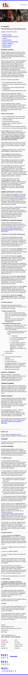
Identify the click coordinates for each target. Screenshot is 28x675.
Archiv (16, 640)
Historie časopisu (6, 46)
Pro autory (17, 642)
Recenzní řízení (18, 644)
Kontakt (3, 646)
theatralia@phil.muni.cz (10, 635)
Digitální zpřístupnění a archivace (10, 36)
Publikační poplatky (7, 45)
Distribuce (3, 644)
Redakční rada (4, 642)
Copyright (4, 38)
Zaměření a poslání (7, 34)
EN (24, 4)
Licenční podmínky (6, 40)
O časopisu (4, 640)
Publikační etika (18, 646)
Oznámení (17, 648)
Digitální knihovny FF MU (19, 195)
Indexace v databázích (7, 43)
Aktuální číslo (4, 648)
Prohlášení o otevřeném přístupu (10, 41)
